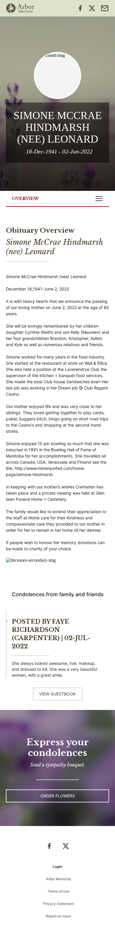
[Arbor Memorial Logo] (20, 8)
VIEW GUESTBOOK (57, 693)
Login (57, 866)
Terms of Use (58, 891)
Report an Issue (58, 916)
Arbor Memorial (58, 879)
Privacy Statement (58, 903)
